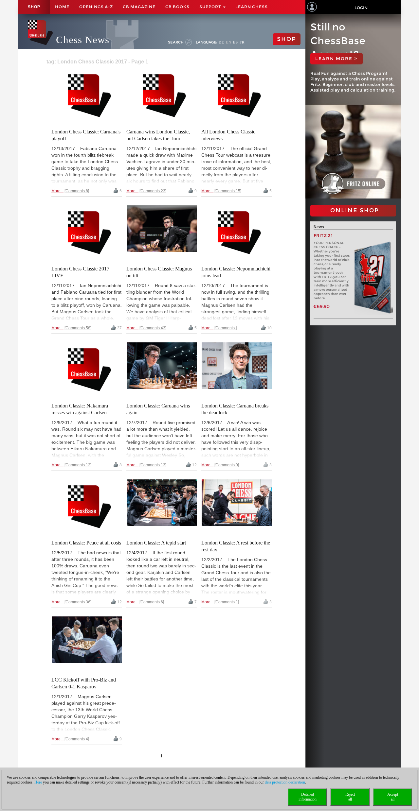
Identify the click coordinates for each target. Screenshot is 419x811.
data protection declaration (285, 782)
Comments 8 (76, 191)
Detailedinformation (308, 797)
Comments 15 (227, 191)
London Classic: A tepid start (156, 542)
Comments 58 (77, 328)
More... (57, 191)
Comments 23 (152, 191)
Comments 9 (226, 465)
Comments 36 (77, 602)
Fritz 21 (323, 235)
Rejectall (350, 797)
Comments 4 (76, 739)
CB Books (177, 6)
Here (38, 782)
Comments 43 (152, 328)
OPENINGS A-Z (96, 6)
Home (62, 6)
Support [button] (210, 6)
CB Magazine (139, 6)
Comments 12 (77, 465)
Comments (225, 328)
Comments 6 (151, 602)
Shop (34, 7)
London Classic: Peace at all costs (86, 542)
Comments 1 (226, 602)
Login (361, 7)
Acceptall (392, 797)
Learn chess (251, 6)
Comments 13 (152, 465)
